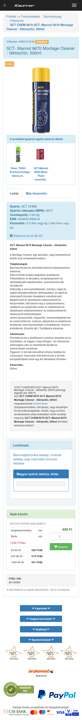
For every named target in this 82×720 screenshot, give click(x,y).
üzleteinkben (40, 403)
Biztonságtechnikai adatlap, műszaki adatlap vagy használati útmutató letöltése (37, 459)
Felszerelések (30, 16)
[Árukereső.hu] (41, 671)
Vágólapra (42, 41)
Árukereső (41, 676)
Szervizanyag (52, 16)
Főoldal (11, 16)
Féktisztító (17, 20)
